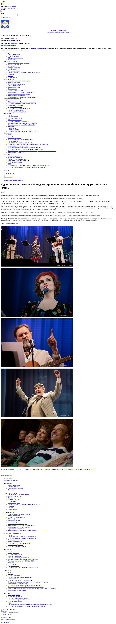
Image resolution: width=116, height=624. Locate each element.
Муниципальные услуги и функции (19, 94)
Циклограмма (12, 69)
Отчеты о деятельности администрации (20, 142)
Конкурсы (11, 126)
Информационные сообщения (13, 180)
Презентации (12, 128)
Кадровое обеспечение (15, 107)
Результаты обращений (15, 157)
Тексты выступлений (14, 64)
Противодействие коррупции (17, 112)
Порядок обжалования (15, 162)
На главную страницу (11, 480)
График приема (12, 77)
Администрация (9, 79)
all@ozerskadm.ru (15, 40)
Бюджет (10, 136)
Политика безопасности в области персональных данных (26, 149)
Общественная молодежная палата (18, 121)
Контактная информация (15, 110)
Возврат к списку (6, 475)
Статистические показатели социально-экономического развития (28, 144)
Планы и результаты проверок (17, 90)
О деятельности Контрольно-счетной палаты (22, 103)
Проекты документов (14, 138)
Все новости (8, 479)
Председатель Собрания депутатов (18, 63)
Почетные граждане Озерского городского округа (23, 131)
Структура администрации (16, 84)
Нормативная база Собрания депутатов (20, 139)
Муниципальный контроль (16, 95)
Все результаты (5, 17)
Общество (7, 113)
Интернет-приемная (14, 156)
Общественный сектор (15, 118)
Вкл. (10, 6)
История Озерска (13, 56)
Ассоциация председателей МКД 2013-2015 (21, 125)
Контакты (4, 611)
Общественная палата (14, 120)
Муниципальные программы (17, 152)
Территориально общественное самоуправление (23, 123)
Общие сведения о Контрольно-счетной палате (22, 102)
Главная (6, 170)
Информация (8, 177)
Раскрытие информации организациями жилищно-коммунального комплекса (32, 151)
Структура (11, 66)
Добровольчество (13, 129)
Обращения (8, 154)
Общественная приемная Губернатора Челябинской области (26, 167)
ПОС (9, 164)
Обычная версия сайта (8, 8)
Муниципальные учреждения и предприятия (22, 97)
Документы (8, 133)
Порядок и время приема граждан (18, 159)
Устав (9, 134)
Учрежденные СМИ (14, 87)
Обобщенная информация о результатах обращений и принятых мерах (30, 165)
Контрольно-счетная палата (12, 98)
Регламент (11, 74)
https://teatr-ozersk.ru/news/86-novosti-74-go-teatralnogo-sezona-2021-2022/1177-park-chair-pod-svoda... (63, 469)
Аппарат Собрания (14, 67)
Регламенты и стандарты (15, 105)
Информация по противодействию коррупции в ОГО (24, 147)
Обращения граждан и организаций (19, 108)
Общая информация (14, 54)
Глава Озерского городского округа (19, 81)
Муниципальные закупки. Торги (18, 146)
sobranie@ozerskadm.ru (8, 45)
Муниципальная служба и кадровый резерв (21, 92)
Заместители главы (14, 82)
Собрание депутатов (10, 61)
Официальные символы (15, 58)
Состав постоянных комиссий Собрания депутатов (24, 72)
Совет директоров (13, 116)
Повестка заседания (14, 71)
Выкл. (14, 6)
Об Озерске (8, 53)
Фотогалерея (12, 59)
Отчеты (10, 76)
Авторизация (5, 622)
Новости (10, 100)
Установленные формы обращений (19, 160)
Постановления (13, 141)
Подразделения (12, 89)
